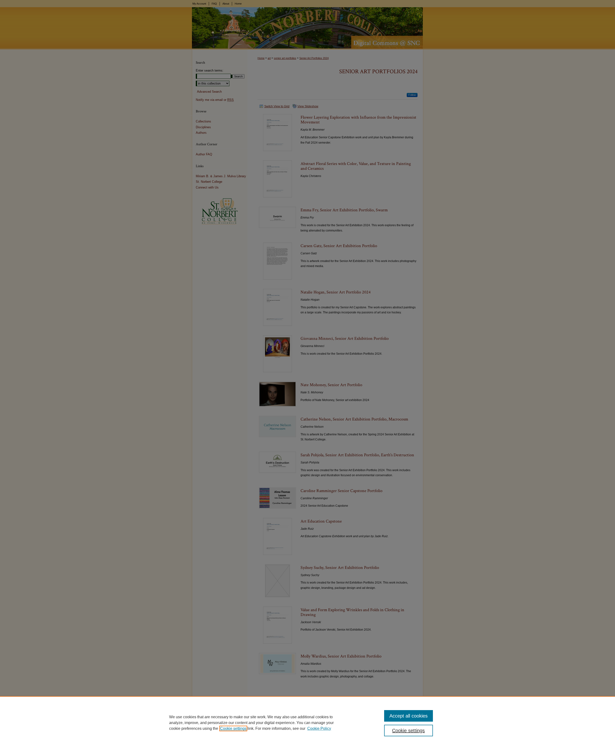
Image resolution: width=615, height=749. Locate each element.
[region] (307, 722)
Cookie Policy (319, 728)
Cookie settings (233, 728)
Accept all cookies (408, 716)
